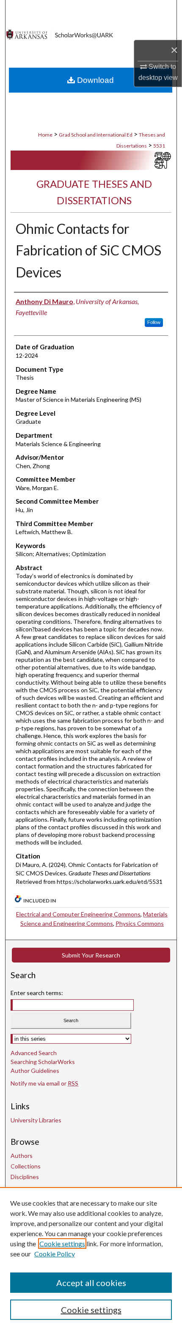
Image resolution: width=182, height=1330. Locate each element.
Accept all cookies (91, 1283)
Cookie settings (62, 1244)
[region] (91, 1258)
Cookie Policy (54, 1254)
